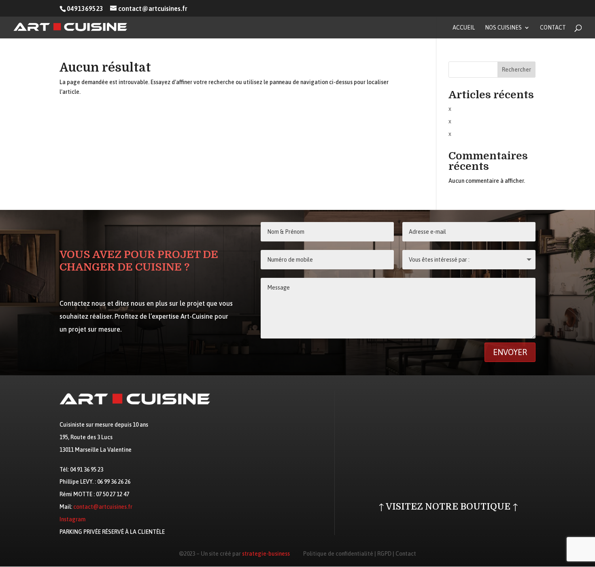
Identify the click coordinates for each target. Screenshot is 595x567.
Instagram (72, 519)
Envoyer (510, 352)
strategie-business (266, 553)
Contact (553, 28)
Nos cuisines (503, 28)
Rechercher (516, 69)
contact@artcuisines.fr (102, 507)
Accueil (464, 28)
